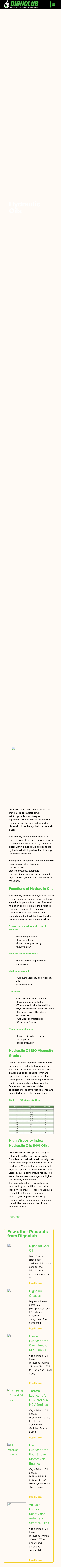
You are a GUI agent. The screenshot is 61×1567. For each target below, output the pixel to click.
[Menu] (53, 4)
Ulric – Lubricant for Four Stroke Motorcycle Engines (38, 1454)
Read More (35, 1283)
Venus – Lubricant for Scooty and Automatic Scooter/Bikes (39, 1514)
